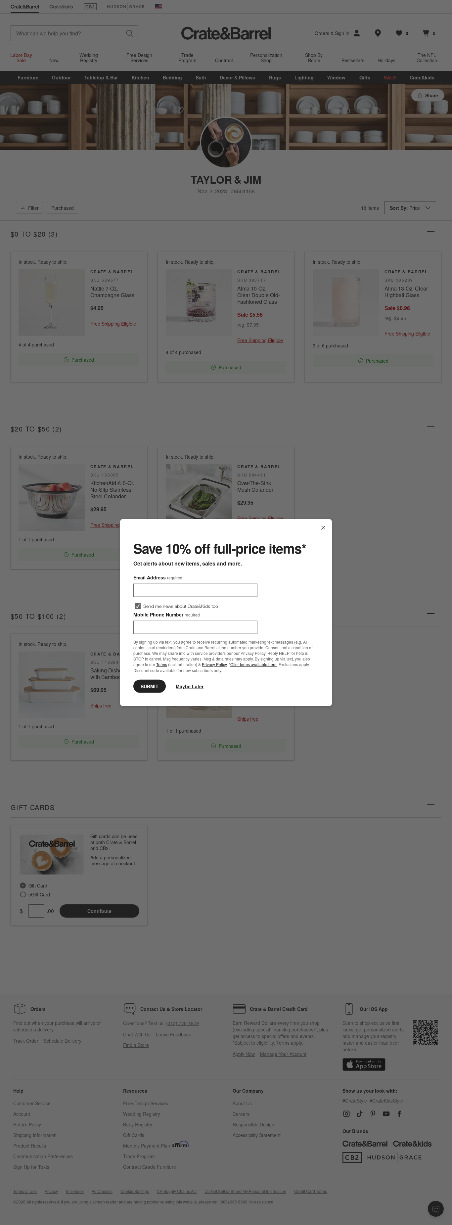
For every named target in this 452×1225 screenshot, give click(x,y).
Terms (161, 664)
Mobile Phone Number (166, 614)
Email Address (157, 577)
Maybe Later (189, 686)
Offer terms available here (253, 664)
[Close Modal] (323, 528)
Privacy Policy (214, 664)
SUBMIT (149, 686)
